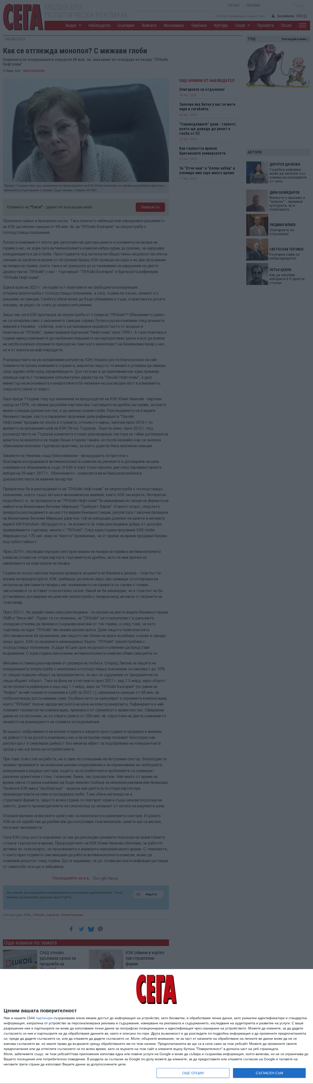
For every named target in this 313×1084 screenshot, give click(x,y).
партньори (44, 1018)
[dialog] (156, 1026)
